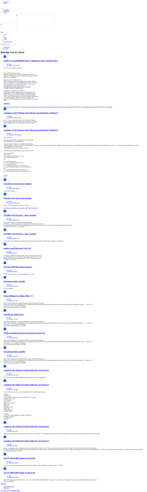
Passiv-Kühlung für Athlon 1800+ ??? (18, 296)
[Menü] (1, 6)
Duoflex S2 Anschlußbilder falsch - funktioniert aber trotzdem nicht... (31, 61)
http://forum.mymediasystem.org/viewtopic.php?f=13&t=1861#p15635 (21, 208)
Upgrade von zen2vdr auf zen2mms (17, 184)
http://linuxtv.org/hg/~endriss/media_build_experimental (17, 86)
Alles (5, 34)
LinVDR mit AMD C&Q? (14, 314)
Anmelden (6, 9)
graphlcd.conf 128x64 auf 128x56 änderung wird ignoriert (26, 370)
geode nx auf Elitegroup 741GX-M (17, 248)
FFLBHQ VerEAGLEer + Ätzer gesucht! (20, 215)
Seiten (5, 37)
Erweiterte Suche (8, 41)
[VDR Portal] (28, 29)
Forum (5, 39)
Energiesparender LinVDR (14, 281)
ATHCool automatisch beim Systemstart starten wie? (24, 333)
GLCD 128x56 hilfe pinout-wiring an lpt (19, 458)
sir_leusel (9, 64)
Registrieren (6, 11)
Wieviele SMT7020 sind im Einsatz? (18, 267)
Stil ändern (3, 484)
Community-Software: (10, 490)
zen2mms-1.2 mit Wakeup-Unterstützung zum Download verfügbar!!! (31, 113)
